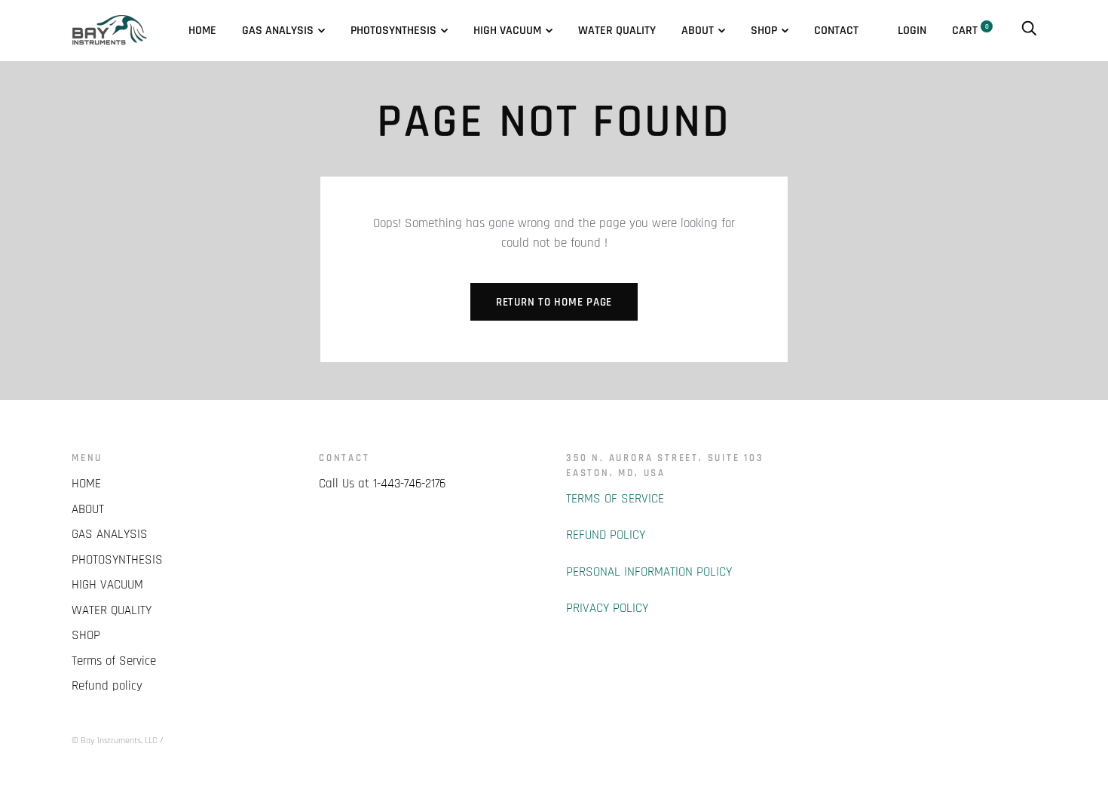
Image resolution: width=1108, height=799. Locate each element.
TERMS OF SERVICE (615, 498)
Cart (970, 30)
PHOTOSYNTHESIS (393, 30)
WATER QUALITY (617, 30)
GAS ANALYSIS (278, 30)
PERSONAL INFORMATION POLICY (649, 572)
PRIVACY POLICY (607, 608)
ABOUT (697, 30)
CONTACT (836, 30)
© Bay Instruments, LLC (115, 740)
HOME (202, 30)
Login (912, 30)
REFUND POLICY (605, 535)
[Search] (1028, 30)
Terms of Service (114, 661)
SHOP (764, 30)
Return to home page (554, 302)
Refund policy (107, 686)
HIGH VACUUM (507, 30)
